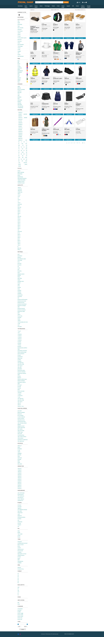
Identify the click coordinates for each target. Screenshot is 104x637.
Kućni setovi (26, 6)
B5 (18, 582)
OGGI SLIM (56, 129)
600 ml (19, 240)
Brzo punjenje (20, 415)
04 (26, 145)
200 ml (19, 208)
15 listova (19, 340)
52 (21, 159)
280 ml (19, 213)
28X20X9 (20, 115)
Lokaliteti (19, 552)
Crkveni (19, 547)
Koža (19, 272)
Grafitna (19, 359)
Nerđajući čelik (21, 281)
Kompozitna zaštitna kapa (22, 374)
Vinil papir (20, 326)
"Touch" (19, 331)
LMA (18, 95)
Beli (18, 602)
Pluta (19, 289)
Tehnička (19, 392)
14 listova (19, 338)
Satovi (41, 6)
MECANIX (66, 129)
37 (23, 150)
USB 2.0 (19, 403)
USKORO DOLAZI (21, 183)
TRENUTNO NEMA (21, 180)
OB (18, 590)
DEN (31, 104)
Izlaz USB (19, 367)
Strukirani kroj (21, 569)
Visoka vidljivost (21, 499)
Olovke (19, 34)
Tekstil (53, 6)
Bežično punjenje (21, 412)
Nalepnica (20, 515)
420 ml (19, 228)
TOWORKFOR (20, 107)
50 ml (19, 233)
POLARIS (19, 459)
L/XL (19, 162)
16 (18, 148)
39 (18, 152)
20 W (19, 205)
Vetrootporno (20, 497)
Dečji (19, 531)
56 (26, 159)
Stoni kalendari (21, 44)
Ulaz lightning (20, 398)
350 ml (19, 225)
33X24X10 (20, 133)
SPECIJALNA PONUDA (22, 178)
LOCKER (78, 129)
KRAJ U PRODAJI (21, 172)
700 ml (19, 243)
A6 (18, 578)
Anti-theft (20, 410)
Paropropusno (21, 494)
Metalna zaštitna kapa (22, 379)
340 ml (19, 224)
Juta (18, 269)
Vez (18, 526)
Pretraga (66, 2)
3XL (26, 143)
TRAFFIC (32, 78)
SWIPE (66, 53)
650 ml (19, 242)
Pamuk (19, 282)
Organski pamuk (21, 555)
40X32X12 (20, 140)
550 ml (19, 236)
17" (18, 201)
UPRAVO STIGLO (21, 181)
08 (26, 147)
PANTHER (20, 458)
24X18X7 (20, 114)
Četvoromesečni (21, 353)
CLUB (19, 450)
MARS (32, 53)
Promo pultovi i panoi (22, 37)
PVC (18, 298)
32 (18, 150)
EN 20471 (19, 610)
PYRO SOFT (79, 78)
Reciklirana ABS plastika (22, 299)
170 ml (19, 202)
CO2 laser (20, 506)
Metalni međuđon (21, 380)
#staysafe (20, 541)
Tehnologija (47, 6)
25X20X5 (20, 126)
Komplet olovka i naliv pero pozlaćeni (34, 28)
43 (23, 154)
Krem (19, 604)
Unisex (19, 535)
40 (26, 152)
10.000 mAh (20, 192)
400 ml (19, 227)
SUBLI (19, 462)
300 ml (19, 217)
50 (18, 159)
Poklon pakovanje (21, 427)
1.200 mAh (20, 189)
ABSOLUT (20, 445)
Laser (19, 514)
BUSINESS (20, 448)
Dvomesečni (20, 356)
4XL (19, 145)
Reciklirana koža (21, 302)
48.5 (26, 157)
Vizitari (77, 6)
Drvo (19, 261)
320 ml (19, 220)
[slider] (18, 624)
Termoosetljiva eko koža (23, 322)
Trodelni (19, 394)
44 (26, 154)
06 (18, 147)
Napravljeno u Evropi (22, 553)
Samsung (19, 41)
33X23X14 (20, 131)
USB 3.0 (19, 404)
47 (26, 155)
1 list (19, 332)
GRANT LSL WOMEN (79, 53)
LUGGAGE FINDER (78, 104)
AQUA (19, 447)
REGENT (19, 101)
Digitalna (19, 508)
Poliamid (19, 290)
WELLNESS (20, 464)
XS (18, 141)
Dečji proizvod (20, 549)
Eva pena (19, 264)
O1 (18, 588)
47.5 (19, 157)
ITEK (19, 94)
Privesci (19, 36)
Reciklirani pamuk (21, 308)
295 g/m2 (19, 483)
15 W (19, 196)
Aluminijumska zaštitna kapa (22, 348)
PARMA (66, 25)
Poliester (19, 292)
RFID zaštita (20, 429)
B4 (18, 581)
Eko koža (19, 263)
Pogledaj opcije (35, 38)
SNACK (77, 25)
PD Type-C (20, 385)
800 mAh (19, 248)
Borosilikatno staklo (22, 258)
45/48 (19, 166)
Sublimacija (20, 521)
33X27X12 (20, 117)
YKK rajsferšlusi (21, 441)
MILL (43, 53)
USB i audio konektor (22, 436)
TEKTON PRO (20, 106)
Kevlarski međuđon (21, 371)
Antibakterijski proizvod (22, 543)
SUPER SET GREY (57, 78)
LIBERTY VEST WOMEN (45, 130)
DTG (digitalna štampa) (22, 509)
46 (22, 155)
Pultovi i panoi (36, 6)
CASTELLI (20, 91)
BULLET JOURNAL (21, 89)
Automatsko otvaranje (22, 350)
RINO (19, 461)
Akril (18, 254)
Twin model (20, 534)
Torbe (58, 6)
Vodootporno (20, 500)
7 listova (19, 344)
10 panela (20, 334)
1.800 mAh (20, 190)
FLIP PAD (44, 25)
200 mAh (19, 207)
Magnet (19, 424)
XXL (22, 143)
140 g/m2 (19, 471)
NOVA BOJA (20, 173)
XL (18, 143)
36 (21, 150)
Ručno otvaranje (21, 391)
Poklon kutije (63, 6)
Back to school (21, 544)
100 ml (19, 193)
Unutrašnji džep (21, 435)
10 (21, 147)
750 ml (19, 245)
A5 (18, 576)
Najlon (19, 279)
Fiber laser (20, 511)
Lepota (30, 6)
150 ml (19, 199)
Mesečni (19, 377)
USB (73, 6)
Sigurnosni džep (21, 430)
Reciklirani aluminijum (22, 304)
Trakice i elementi (83, 6)
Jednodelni (20, 368)
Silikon (19, 314)
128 (26, 148)
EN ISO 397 (20, 619)
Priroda (19, 556)
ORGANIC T (56, 53)
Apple (19, 22)
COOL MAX (20, 260)
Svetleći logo (20, 432)
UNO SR (66, 78)
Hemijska (19, 361)
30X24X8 (20, 129)
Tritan (19, 323)
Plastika (19, 287)
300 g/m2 (19, 485)
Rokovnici (20, 39)
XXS (26, 140)
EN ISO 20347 (20, 616)
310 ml (19, 219)
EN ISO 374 (20, 617)
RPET (19, 313)
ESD (18, 587)
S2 (18, 593)
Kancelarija (20, 6)
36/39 (19, 164)
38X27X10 (20, 138)
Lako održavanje (21, 493)
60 (22, 160)
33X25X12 (20, 112)
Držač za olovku (21, 418)
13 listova (19, 337)
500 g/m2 (19, 488)
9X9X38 (25, 117)
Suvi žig (19, 523)
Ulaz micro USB (21, 400)
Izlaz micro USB (21, 364)
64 (22, 148)
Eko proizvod (20, 550)
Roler (19, 389)
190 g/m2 (19, 477)
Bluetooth (20, 413)
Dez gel (19, 355)
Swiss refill (20, 433)
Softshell (19, 317)
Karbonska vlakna (21, 370)
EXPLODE (19, 92)
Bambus (19, 257)
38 (26, 150)
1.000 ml (19, 187)
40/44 (26, 164)
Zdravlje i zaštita (88, 6)
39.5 (22, 152)
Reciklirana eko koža (22, 301)
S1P (18, 591)
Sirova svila (20, 316)
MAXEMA (19, 97)
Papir (19, 284)
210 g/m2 (19, 480)
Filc (18, 266)
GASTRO (32, 129)
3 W (18, 214)
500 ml (19, 234)
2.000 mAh (20, 204)
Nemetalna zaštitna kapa (22, 383)
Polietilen (19, 293)
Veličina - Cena (21, 406)
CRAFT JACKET (45, 78)
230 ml (19, 210)
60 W (19, 239)
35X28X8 (20, 136)
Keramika (19, 271)
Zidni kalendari (21, 56)
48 (82, 142)
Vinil (18, 325)
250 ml (19, 211)
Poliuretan (20, 296)
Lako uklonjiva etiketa (22, 423)
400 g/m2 (19, 486)
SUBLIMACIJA (20, 561)
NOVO (19, 175)
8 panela (19, 346)
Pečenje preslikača (21, 517)
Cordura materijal (21, 417)
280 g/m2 (19, 482)
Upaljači (68, 6)
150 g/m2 (19, 473)
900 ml (19, 249)
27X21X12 (20, 128)
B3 (18, 579)
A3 (18, 573)
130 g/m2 (19, 470)
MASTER (19, 454)
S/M (26, 160)
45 (18, 155)
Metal (19, 276)
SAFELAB (19, 103)
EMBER (66, 104)
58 (18, 160)
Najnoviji (32, 9)
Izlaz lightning (20, 362)
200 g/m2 (19, 479)
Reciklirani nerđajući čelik (22, 306)
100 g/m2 (19, 468)
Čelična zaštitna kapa (22, 352)
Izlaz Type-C (20, 365)
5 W (18, 230)
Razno (19, 558)
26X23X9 (25, 114)
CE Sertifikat (20, 608)
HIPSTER (55, 104)
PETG (19, 285)
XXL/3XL (25, 162)
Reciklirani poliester (22, 309)
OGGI (19, 456)
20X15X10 (20, 119)
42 (21, 154)
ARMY (19, 86)
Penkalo (19, 388)
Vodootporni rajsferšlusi (23, 439)
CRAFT (19, 451)
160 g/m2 (19, 474)
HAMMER (19, 453)
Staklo (19, 319)
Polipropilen (20, 295)
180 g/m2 (19, 476)
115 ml (19, 195)
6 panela (19, 343)
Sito (18, 520)
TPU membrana (21, 496)
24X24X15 (20, 122)
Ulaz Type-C (20, 401)
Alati (18, 21)
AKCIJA (19, 170)
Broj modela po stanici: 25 (79, 9)
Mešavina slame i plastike (21, 274)
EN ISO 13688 (20, 613)
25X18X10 (20, 124)
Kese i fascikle (20, 27)
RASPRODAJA (20, 177)
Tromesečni (20, 395)
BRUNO (19, 88)
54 (23, 159)
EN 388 (19, 611)
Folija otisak (20, 512)
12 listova (19, 335)
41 (18, 154)
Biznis (19, 546)
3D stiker (19, 505)
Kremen (19, 376)
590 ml (19, 237)
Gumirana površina (21, 421)
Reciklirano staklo (21, 311)
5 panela (19, 341)
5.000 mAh (20, 231)
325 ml (19, 222)
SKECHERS (20, 104)
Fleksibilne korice (21, 420)
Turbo (19, 397)
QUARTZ (55, 25)
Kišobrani (20, 29)
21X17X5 (20, 121)
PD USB (19, 386)
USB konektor (20, 438)
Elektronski (20, 358)
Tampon (19, 524)
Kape (19, 26)
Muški (19, 532)
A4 (18, 575)
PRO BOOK (20, 100)
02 (22, 145)
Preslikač (19, 518)
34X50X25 (20, 135)
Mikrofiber (20, 278)
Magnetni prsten (21, 426)
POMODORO (45, 104)
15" (18, 198)
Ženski (19, 537)
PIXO (19, 98)
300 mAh (19, 216)
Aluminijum (20, 255)
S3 (18, 594)
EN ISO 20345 (20, 614)
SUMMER (19, 562)
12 (23, 147)
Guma (19, 268)
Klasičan (19, 567)
